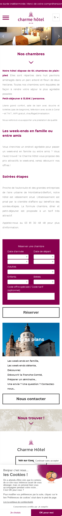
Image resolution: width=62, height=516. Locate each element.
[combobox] (56, 17)
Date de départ (42, 251)
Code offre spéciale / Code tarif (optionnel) (25, 289)
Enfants (11, 277)
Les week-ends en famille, (23, 361)
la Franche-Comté (31, 375)
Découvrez (13, 370)
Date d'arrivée (15, 251)
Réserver (31, 312)
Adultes (11, 267)
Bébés (37, 277)
